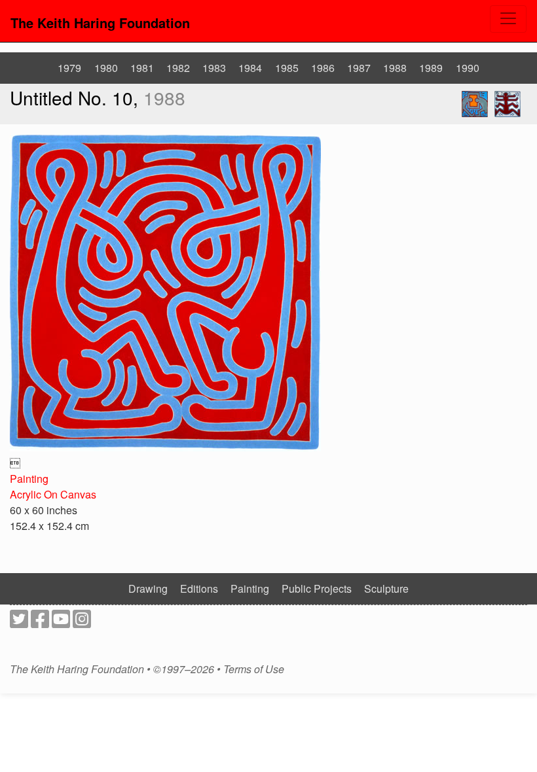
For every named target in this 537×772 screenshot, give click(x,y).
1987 (359, 67)
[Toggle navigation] (508, 19)
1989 (431, 67)
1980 (106, 67)
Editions (199, 588)
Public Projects (317, 588)
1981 (142, 67)
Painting (29, 478)
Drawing (148, 588)
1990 (467, 67)
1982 (178, 67)
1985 (287, 67)
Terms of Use (253, 669)
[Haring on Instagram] (82, 622)
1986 (323, 67)
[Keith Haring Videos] (61, 622)
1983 (214, 67)
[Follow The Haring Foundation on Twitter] (19, 622)
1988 (395, 67)
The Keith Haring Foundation (100, 22)
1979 (69, 67)
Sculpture (386, 588)
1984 (250, 67)
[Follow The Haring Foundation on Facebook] (40, 622)
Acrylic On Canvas (53, 494)
